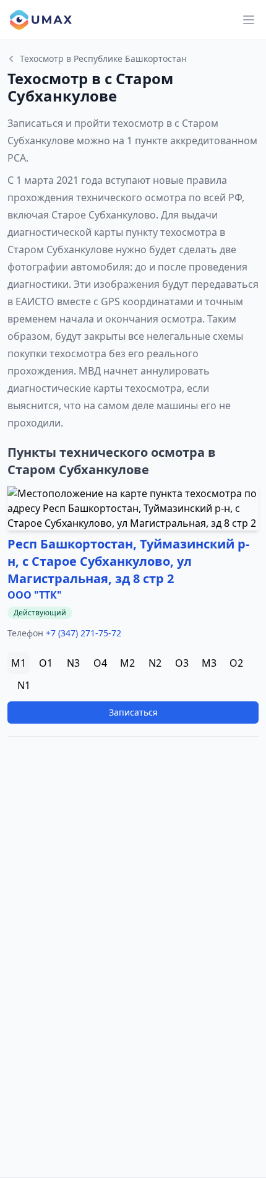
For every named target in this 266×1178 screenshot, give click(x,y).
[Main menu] (248, 19)
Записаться (133, 712)
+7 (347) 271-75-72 (83, 633)
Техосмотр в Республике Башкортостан (103, 58)
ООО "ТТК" (34, 595)
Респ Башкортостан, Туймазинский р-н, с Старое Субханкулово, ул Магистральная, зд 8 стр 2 (128, 561)
